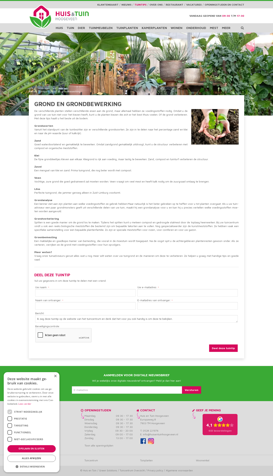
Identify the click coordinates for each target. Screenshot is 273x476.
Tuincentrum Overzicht (132, 470)
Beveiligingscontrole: (47, 326)
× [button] (55, 376)
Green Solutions (108, 470)
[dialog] (31, 422)
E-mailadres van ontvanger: (155, 300)
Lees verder (24, 403)
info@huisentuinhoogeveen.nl (160, 434)
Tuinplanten (146, 460)
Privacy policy (155, 470)
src (242, 28)
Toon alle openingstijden (98, 445)
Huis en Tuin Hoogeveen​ (154, 415)
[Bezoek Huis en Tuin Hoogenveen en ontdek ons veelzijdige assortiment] (40, 17)
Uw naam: (42, 287)
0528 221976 (150, 430)
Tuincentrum (91, 460)
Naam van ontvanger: (49, 300)
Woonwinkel (202, 460)
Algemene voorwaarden (179, 470)
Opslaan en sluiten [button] (31, 448)
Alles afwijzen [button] (31, 458)
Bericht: (40, 313)
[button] (31, 466)
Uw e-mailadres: (148, 287)
